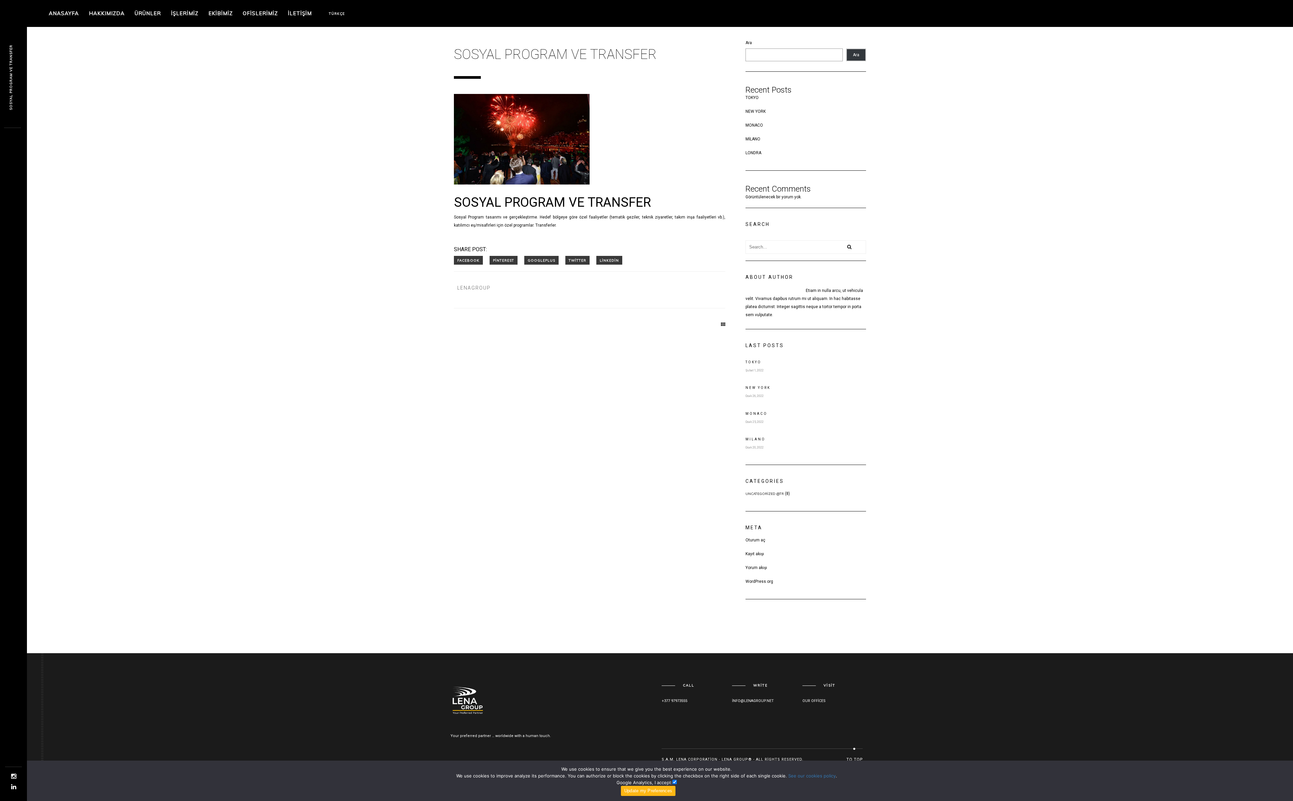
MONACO (754, 125)
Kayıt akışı (754, 554)
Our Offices (814, 701)
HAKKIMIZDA (107, 13)
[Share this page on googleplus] (541, 260)
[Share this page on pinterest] (504, 260)
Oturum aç (755, 540)
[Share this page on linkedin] (609, 260)
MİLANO (752, 139)
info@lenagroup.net (753, 701)
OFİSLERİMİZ (260, 13)
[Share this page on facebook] (468, 260)
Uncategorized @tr (764, 494)
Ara (748, 42)
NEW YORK (755, 111)
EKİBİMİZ (220, 13)
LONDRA (753, 153)
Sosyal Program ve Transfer (11, 77)
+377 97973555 (674, 701)
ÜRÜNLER (148, 13)
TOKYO (752, 97)
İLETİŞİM (300, 13)
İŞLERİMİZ (184, 13)
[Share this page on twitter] (577, 260)
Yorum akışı (756, 567)
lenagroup (473, 288)
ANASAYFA (64, 13)
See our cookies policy (812, 775)
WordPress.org (759, 581)
